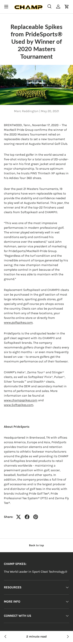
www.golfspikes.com (18, 322)
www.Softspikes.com (18, 405)
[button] (66, 6)
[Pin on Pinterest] (35, 517)
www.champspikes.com (20, 400)
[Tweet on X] (18, 517)
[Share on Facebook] (27, 517)
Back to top (36, 545)
